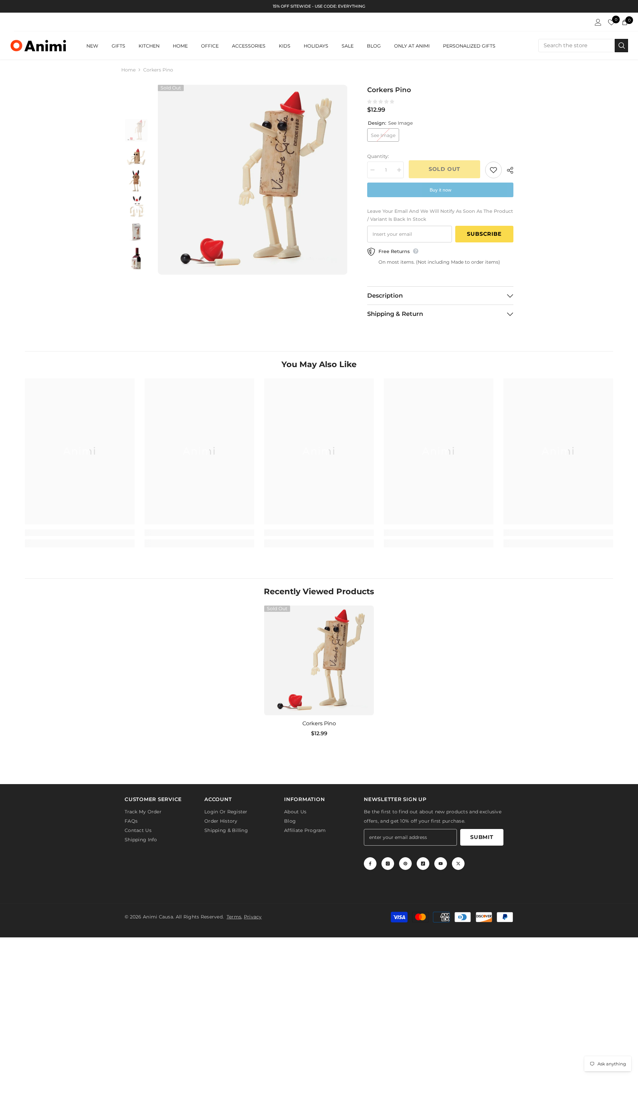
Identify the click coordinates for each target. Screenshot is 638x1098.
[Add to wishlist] (493, 170)
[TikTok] (423, 865)
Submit (481, 838)
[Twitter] (458, 865)
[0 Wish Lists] (611, 22)
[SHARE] (507, 170)
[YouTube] (440, 865)
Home (128, 70)
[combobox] (576, 45)
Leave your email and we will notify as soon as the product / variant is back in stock (440, 215)
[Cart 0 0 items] (624, 22)
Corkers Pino (319, 723)
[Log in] (598, 22)
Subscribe (484, 234)
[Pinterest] (405, 865)
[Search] (583, 45)
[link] (80, 532)
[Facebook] (370, 865)
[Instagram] (387, 865)
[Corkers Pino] (319, 660)
